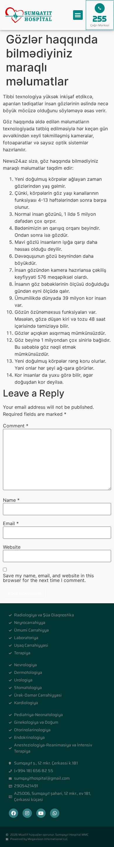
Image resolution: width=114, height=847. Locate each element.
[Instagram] (27, 813)
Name (11, 500)
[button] (78, 15)
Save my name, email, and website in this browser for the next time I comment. (48, 578)
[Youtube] (41, 813)
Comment (15, 425)
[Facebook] (13, 813)
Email (11, 523)
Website (11, 547)
